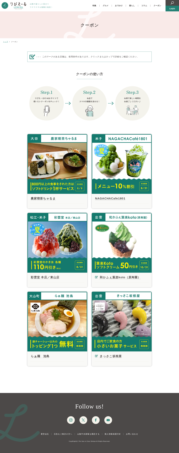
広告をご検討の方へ (63, 434)
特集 (94, 6)
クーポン (157, 6)
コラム (144, 6)
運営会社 (45, 434)
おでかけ (119, 6)
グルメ (105, 6)
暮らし (132, 6)
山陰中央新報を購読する (88, 434)
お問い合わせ (132, 434)
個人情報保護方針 (113, 434)
